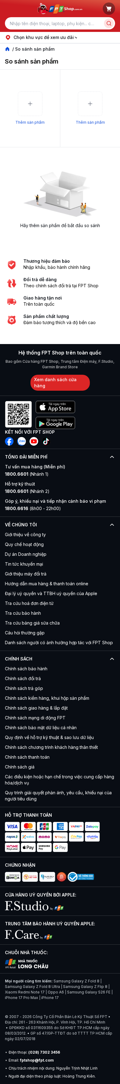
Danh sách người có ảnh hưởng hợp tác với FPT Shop (59, 642)
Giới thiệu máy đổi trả (25, 573)
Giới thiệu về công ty (25, 534)
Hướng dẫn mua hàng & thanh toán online (46, 583)
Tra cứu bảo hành (23, 613)
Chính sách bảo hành (26, 668)
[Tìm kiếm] (109, 23)
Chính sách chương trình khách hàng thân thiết (51, 747)
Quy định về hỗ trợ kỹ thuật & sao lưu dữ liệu (49, 737)
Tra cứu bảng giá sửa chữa (32, 622)
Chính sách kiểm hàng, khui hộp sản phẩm (47, 698)
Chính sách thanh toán (27, 757)
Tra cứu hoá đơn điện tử (29, 603)
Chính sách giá (19, 766)
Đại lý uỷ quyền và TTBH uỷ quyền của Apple (51, 593)
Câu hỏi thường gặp (25, 632)
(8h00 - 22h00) (33, 508)
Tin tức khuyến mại (24, 564)
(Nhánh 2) (27, 491)
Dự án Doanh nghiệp (25, 554)
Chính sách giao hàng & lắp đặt (36, 707)
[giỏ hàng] (109, 8)
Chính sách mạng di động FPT (35, 717)
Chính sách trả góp (24, 688)
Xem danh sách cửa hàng (55, 382)
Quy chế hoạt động (24, 544)
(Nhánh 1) (27, 474)
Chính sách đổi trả (23, 678)
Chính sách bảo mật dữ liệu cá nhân (41, 727)
